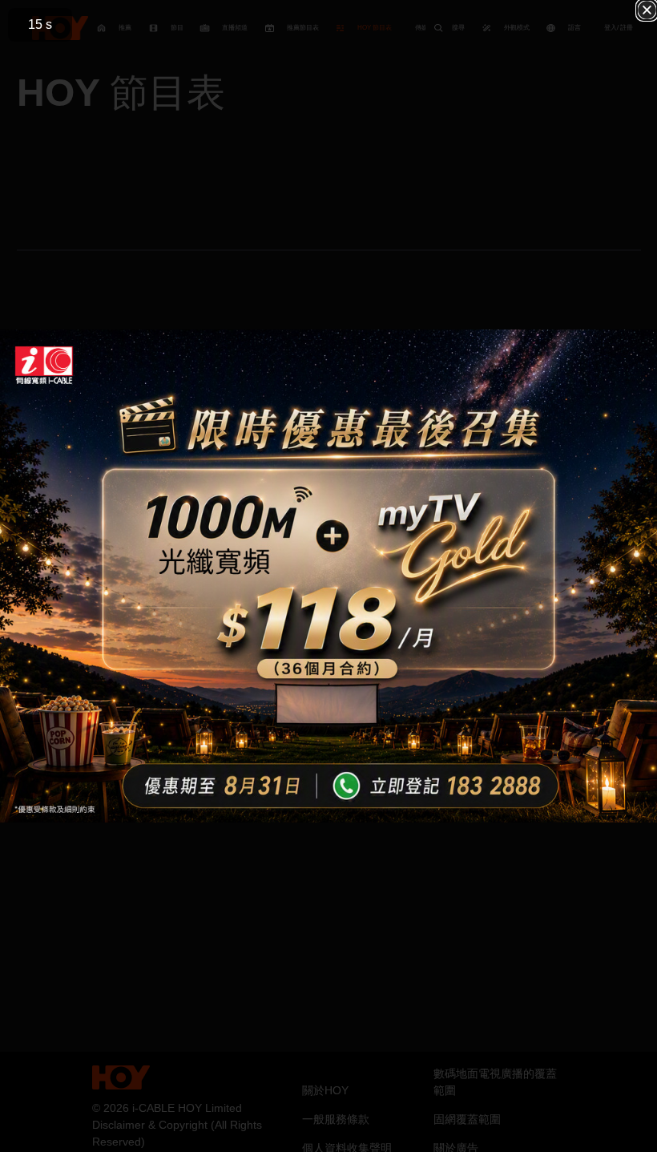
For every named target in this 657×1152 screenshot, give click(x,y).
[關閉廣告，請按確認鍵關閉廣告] (647, 10)
